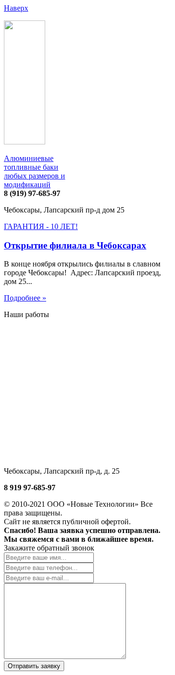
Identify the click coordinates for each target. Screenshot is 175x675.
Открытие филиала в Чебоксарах (75, 245)
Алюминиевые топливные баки (34, 171)
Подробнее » (25, 298)
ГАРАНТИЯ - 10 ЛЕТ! (41, 226)
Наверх (16, 8)
